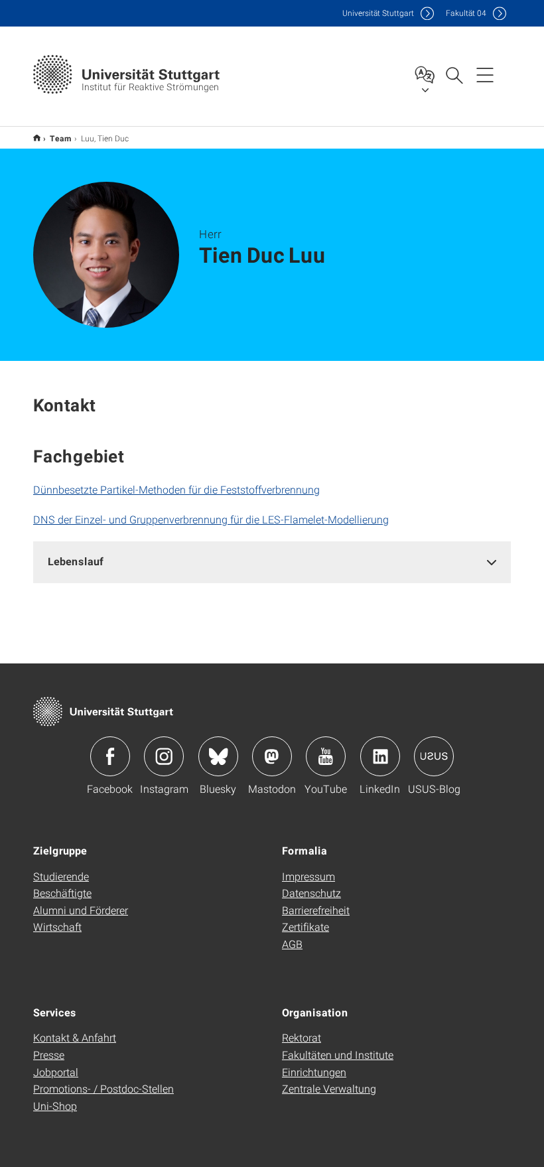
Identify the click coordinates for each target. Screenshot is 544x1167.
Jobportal (55, 1072)
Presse (48, 1055)
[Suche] (454, 74)
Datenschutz (311, 893)
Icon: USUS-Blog (434, 756)
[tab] (272, 561)
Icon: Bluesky (218, 756)
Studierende (61, 876)
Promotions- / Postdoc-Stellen (103, 1088)
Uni (378, 13)
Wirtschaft (57, 926)
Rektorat (301, 1037)
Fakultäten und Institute (337, 1055)
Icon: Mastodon (272, 756)
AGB (292, 944)
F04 (466, 13)
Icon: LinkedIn (380, 756)
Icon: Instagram (164, 756)
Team (61, 138)
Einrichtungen (314, 1072)
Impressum (308, 876)
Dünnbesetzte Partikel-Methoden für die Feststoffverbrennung (176, 489)
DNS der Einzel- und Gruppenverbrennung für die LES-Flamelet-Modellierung (211, 519)
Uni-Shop (55, 1106)
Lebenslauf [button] (75, 561)
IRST (36, 138)
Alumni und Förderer (80, 910)
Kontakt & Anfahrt (74, 1037)
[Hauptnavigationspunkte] (485, 74)
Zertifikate (305, 926)
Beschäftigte (62, 893)
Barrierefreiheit (316, 910)
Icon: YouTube (326, 756)
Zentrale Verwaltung (329, 1088)
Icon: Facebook (110, 756)
